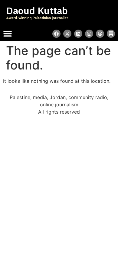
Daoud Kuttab (37, 11)
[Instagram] (89, 34)
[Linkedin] (78, 34)
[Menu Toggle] (7, 33)
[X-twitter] (67, 34)
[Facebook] (56, 34)
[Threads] (100, 34)
